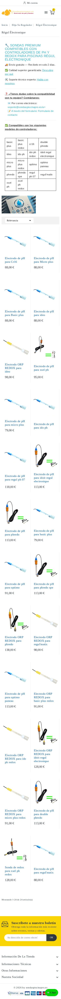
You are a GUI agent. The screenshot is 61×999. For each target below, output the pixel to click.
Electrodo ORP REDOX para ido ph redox (15, 759)
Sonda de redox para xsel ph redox (14, 871)
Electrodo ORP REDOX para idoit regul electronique (43, 756)
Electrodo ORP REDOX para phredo (14, 641)
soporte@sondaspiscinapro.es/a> (26, 107)
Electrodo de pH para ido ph (44, 425)
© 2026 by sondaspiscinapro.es (30, 987)
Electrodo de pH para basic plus (44, 532)
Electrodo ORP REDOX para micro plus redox (15, 814)
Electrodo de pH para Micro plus (44, 260)
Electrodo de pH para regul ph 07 (15, 477)
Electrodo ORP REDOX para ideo (14, 368)
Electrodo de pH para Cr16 (15, 260)
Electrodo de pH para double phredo (44, 814)
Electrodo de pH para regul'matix (44, 870)
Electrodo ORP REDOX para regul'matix (43, 641)
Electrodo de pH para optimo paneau (15, 697)
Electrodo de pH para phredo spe (44, 585)
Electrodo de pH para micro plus (15, 423)
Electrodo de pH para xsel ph (44, 368)
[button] (51, 992)
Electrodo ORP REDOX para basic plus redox (44, 697)
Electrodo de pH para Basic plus (15, 313)
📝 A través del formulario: (23, 111)
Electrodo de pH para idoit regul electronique (44, 478)
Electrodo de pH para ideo (44, 313)
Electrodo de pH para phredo (15, 532)
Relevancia (19, 220)
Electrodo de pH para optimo (15, 585)
